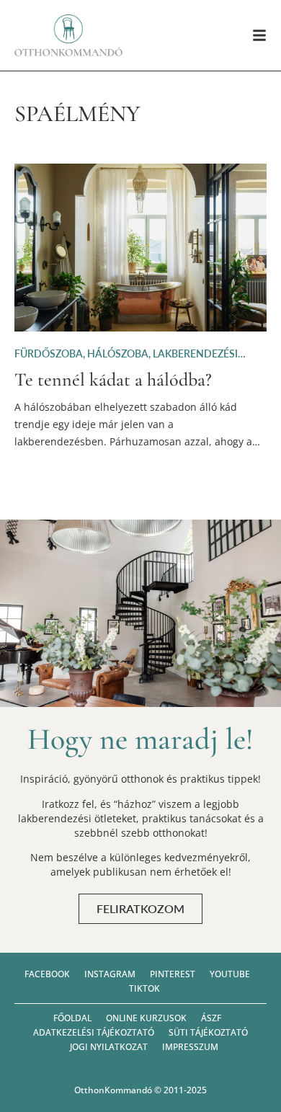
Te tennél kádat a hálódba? (113, 379)
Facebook (47, 974)
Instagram (109, 974)
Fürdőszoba (48, 353)
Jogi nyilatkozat (109, 1047)
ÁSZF (211, 1018)
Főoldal (72, 1018)
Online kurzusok (146, 1018)
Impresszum (190, 1047)
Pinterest (172, 974)
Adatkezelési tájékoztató (93, 1032)
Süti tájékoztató (208, 1032)
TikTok (144, 988)
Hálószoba (117, 353)
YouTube (230, 974)
